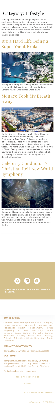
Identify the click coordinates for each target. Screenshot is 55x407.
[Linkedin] (27, 281)
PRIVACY (27, 384)
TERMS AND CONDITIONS (27, 377)
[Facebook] (37, 281)
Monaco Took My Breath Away (26, 98)
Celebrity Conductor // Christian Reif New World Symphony (27, 168)
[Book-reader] (17, 281)
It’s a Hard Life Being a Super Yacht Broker (25, 43)
